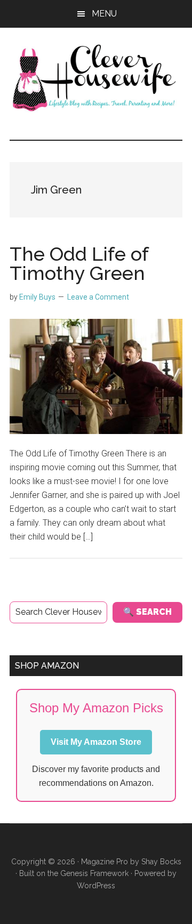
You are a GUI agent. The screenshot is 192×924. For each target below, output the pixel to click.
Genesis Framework (94, 873)
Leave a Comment (98, 297)
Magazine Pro (104, 861)
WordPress (96, 885)
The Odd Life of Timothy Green (79, 263)
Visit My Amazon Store (96, 741)
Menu (104, 14)
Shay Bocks (161, 861)
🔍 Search (147, 612)
